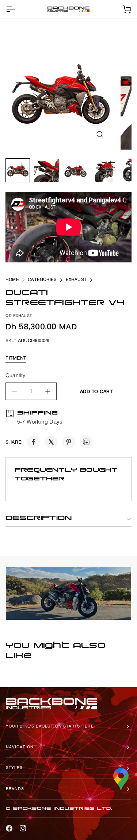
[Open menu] (17, 9)
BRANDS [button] (15, 788)
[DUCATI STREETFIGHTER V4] (60, 95)
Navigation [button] (20, 747)
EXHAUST (76, 279)
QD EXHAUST (18, 315)
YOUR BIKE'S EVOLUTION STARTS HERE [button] (50, 726)
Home (12, 279)
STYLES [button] (14, 767)
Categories (42, 279)
